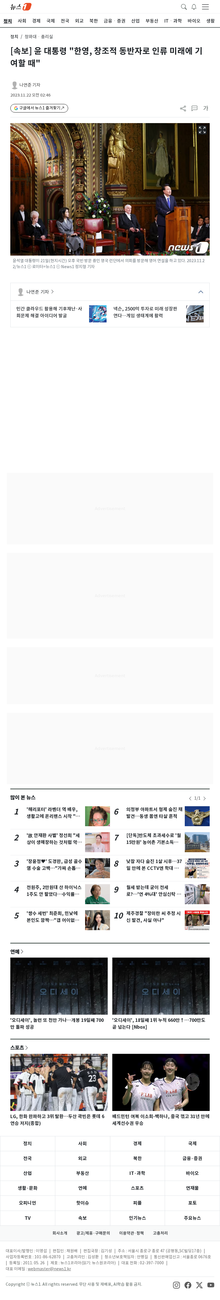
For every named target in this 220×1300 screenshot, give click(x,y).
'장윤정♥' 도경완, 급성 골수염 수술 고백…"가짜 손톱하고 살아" (54, 868)
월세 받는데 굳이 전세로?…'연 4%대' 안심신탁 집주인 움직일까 (153, 894)
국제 (192, 1144)
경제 (137, 1144)
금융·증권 (192, 1158)
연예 (14, 951)
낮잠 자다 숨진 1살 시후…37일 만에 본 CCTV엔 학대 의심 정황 (154, 868)
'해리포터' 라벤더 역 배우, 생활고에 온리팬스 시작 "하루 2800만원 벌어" (53, 816)
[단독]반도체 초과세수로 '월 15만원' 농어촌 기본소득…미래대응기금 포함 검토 (153, 842)
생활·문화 (28, 1188)
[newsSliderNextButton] (204, 798)
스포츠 (17, 1047)
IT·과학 (137, 1173)
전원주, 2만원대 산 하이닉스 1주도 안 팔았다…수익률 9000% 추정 (54, 894)
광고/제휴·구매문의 (93, 1233)
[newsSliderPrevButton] (190, 798)
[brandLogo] (21, 6)
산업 (27, 1173)
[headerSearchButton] (184, 6)
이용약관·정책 (131, 1233)
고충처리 (160, 1233)
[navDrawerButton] (205, 6)
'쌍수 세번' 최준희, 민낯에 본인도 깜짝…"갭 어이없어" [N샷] (54, 920)
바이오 (192, 1173)
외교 (82, 1158)
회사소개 (59, 1233)
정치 (14, 36)
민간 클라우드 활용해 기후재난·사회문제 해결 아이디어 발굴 (49, 312)
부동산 (82, 1173)
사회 (82, 1144)
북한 (137, 1158)
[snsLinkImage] (176, 1285)
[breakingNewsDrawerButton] (194, 6)
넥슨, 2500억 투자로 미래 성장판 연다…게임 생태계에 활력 (145, 312)
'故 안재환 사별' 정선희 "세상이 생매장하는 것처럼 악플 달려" (54, 842)
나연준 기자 (29, 85)
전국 (27, 1158)
